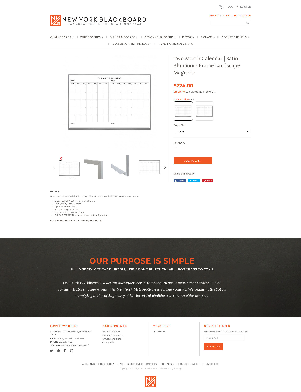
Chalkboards (61, 37)
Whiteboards (90, 37)
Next (165, 167)
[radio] (183, 111)
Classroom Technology (131, 43)
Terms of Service (188, 364)
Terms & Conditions (111, 339)
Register (244, 6)
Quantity (179, 142)
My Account (159, 332)
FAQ (120, 364)
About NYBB (89, 364)
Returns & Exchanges (112, 335)
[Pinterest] (58, 351)
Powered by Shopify (171, 368)
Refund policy (210, 364)
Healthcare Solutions (175, 43)
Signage (207, 37)
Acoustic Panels (234, 37)
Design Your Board (159, 37)
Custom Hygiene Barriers (142, 364)
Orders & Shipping (111, 332)
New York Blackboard (149, 368)
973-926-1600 (242, 15)
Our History (107, 364)
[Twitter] (51, 351)
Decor (187, 37)
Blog (226, 15)
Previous (53, 167)
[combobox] (212, 131)
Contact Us (167, 364)
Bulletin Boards (123, 37)
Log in (232, 6)
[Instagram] (71, 351)
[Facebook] (65, 351)
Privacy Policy (109, 342)
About (214, 15)
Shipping (179, 91)
